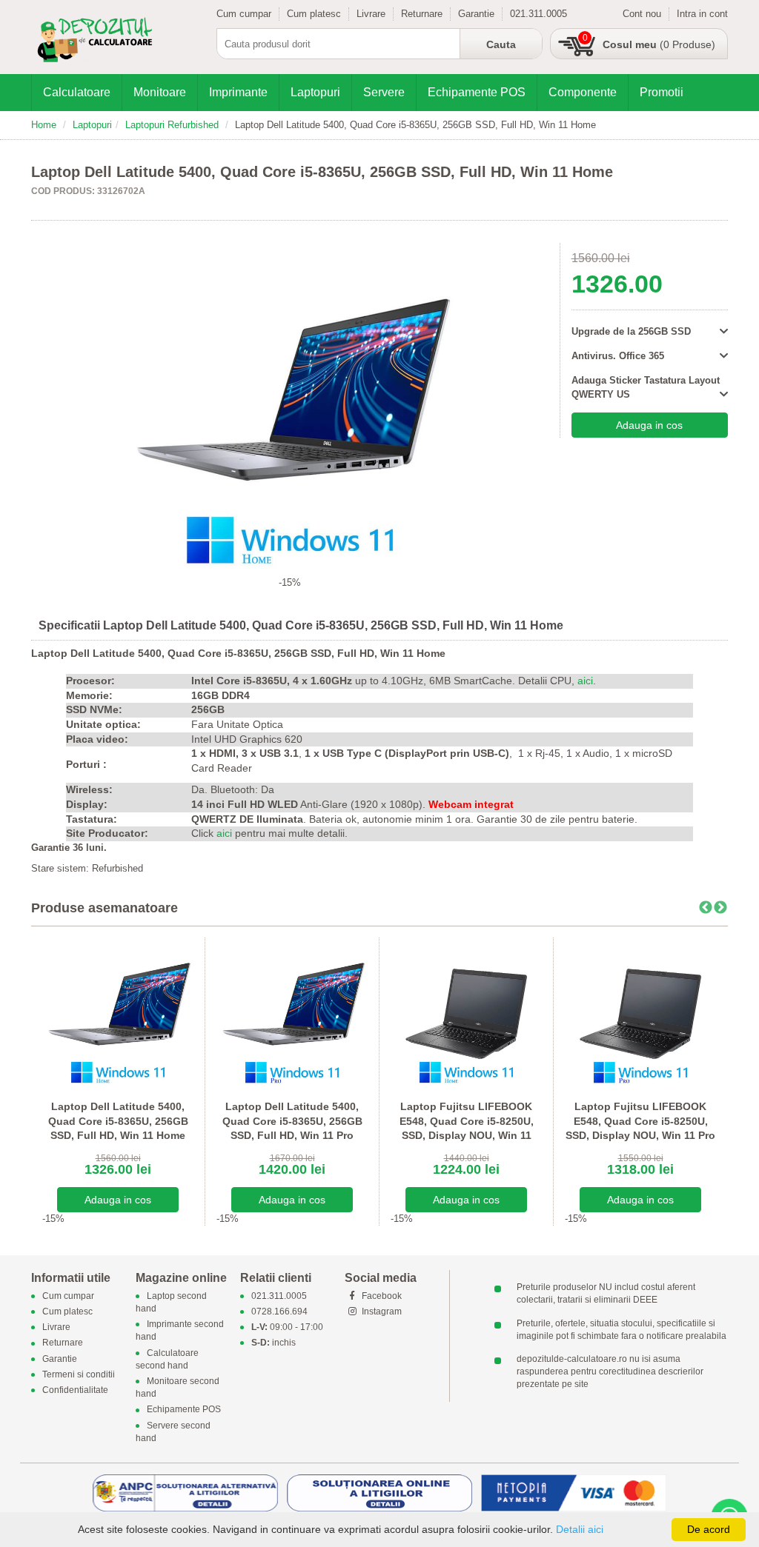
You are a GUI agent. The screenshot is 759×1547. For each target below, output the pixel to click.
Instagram (380, 1311)
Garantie (476, 13)
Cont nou (642, 13)
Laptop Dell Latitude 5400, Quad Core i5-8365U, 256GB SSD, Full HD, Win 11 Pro (292, 1120)
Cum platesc (314, 13)
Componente (582, 92)
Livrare (371, 13)
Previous (705, 908)
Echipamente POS (477, 92)
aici (585, 680)
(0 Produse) (659, 44)
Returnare (422, 13)
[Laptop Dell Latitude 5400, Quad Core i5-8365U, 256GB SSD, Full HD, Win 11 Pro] (292, 1012)
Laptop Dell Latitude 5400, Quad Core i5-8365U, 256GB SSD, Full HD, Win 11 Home (118, 1120)
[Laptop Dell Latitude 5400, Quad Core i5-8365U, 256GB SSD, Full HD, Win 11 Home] (117, 1012)
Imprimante (238, 92)
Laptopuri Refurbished (172, 124)
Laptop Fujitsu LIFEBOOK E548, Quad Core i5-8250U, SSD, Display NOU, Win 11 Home (467, 1128)
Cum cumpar (243, 13)
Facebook (380, 1296)
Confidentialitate (75, 1390)
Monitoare (159, 92)
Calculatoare (76, 92)
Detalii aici (579, 1529)
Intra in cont (702, 13)
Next (720, 908)
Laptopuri (315, 92)
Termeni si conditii (78, 1374)
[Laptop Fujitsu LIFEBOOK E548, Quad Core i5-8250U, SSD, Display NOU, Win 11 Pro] (640, 1012)
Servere (384, 92)
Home (43, 124)
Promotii (661, 92)
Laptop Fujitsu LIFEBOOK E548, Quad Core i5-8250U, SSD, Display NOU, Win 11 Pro (640, 1120)
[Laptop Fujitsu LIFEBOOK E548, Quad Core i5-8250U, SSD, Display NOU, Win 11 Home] (466, 1012)
